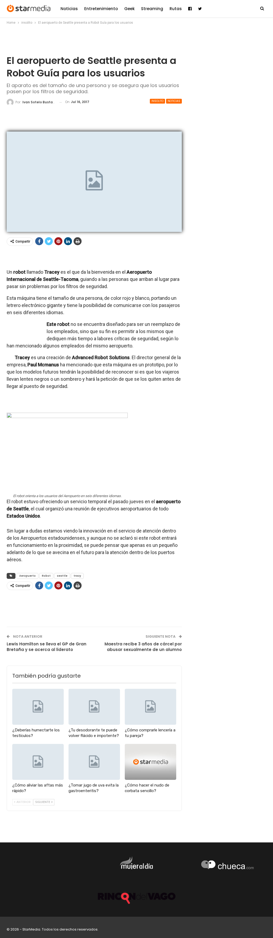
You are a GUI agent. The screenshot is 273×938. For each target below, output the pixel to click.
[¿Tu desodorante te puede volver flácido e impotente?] (94, 707)
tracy (77, 576)
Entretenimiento (101, 8)
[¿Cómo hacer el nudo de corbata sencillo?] (150, 762)
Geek (129, 8)
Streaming (152, 8)
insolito (157, 101)
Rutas (176, 8)
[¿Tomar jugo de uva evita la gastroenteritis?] (94, 762)
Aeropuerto (27, 576)
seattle (62, 576)
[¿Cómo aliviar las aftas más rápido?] (38, 762)
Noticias (69, 8)
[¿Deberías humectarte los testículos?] (38, 707)
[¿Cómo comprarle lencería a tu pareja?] (150, 707)
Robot (46, 576)
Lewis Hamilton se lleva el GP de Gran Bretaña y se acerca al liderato (46, 646)
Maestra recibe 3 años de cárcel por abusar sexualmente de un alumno (143, 646)
